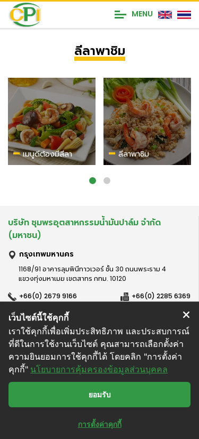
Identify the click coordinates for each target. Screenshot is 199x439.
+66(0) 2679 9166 (48, 295)
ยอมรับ (100, 394)
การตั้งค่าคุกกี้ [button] (100, 423)
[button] (92, 181)
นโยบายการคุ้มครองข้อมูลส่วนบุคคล (99, 369)
